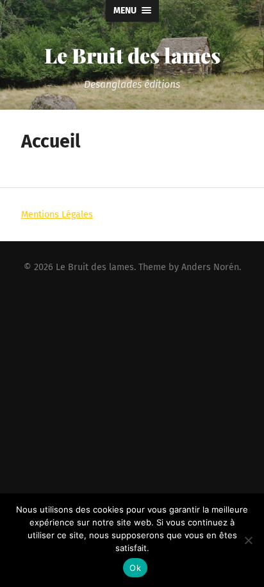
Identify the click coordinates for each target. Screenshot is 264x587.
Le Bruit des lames (132, 55)
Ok (135, 568)
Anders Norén (210, 267)
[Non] (248, 540)
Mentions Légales (57, 214)
